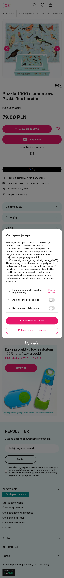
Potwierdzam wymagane (32, 330)
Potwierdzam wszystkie (32, 320)
